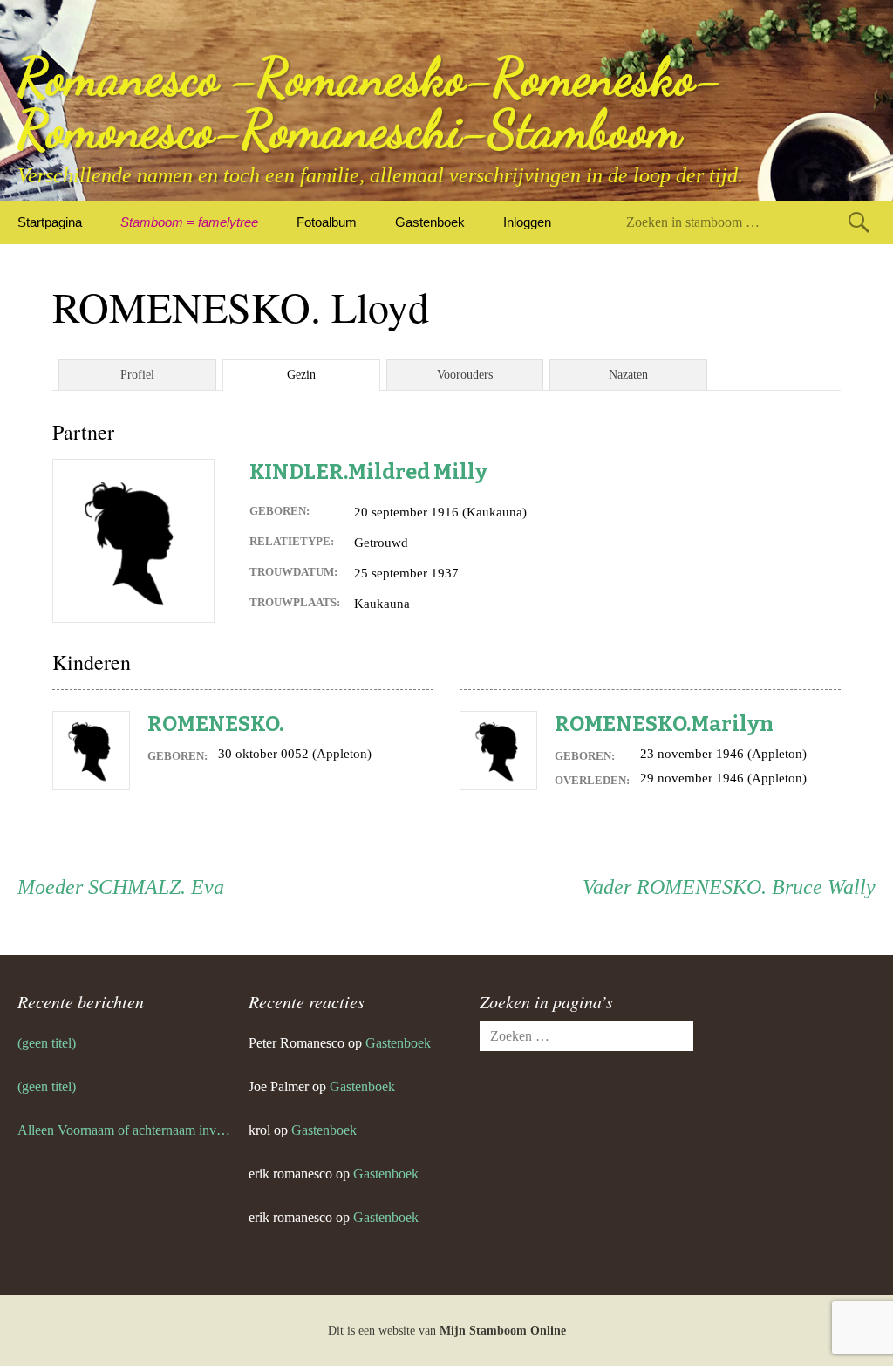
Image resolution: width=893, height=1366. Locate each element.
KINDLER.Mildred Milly (368, 472)
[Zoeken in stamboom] (859, 222)
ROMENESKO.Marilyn (664, 724)
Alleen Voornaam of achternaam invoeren (124, 1130)
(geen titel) (46, 1042)
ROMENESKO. (215, 724)
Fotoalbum (327, 222)
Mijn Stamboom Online (503, 1330)
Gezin (301, 374)
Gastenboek (430, 222)
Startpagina (49, 222)
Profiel (137, 374)
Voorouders (465, 374)
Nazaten (628, 374)
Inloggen (527, 222)
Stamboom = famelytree (189, 222)
